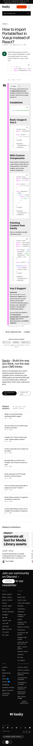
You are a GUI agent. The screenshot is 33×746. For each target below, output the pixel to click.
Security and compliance (22, 688)
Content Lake (6, 620)
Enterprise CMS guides (23, 633)
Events (4, 679)
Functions (5, 626)
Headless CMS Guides (22, 638)
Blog (3, 670)
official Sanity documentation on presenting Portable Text (19, 317)
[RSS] (25, 728)
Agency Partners (7, 690)
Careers (4, 681)
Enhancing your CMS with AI (23, 643)
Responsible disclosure (22, 692)
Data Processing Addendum (23, 674)
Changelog (5, 684)
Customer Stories (8, 687)
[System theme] (7, 742)
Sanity (6, 360)
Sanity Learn (22, 600)
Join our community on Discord (15, 575)
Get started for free (9, 393)
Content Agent (7, 606)
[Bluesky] (17, 728)
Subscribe (8, 581)
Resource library (23, 627)
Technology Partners (6, 694)
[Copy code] (28, 65)
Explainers (21, 630)
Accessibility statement (22, 678)
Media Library (7, 597)
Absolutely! (26, 342)
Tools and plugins (24, 603)
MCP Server (6, 609)
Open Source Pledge (22, 697)
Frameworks (21, 609)
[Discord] (30, 728)
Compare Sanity (23, 651)
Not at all (6, 342)
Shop (3, 676)
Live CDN (5, 623)
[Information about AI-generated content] (19, 86)
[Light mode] (3, 742)
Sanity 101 (21, 597)
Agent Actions (7, 629)
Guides (20, 619)
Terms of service (23, 670)
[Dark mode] (10, 742)
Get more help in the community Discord (19, 407)
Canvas (4, 603)
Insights (5, 614)
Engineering (6, 673)
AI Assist (5, 632)
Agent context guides (22, 647)
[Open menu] (29, 6)
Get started (22, 7)
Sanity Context (7, 600)
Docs (19, 594)
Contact (4, 667)
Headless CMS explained (22, 623)
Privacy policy (23, 667)
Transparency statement (22, 683)
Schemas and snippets (22, 615)
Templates (21, 612)
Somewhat (16, 342)
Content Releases (8, 612)
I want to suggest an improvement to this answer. (16, 346)
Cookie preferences (24, 702)
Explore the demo (23, 393)
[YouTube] (8, 728)
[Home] (6, 6)
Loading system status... (14, 736)
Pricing (20, 657)
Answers (4, 24)
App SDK (4, 617)
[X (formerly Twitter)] (21, 728)
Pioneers (20, 606)
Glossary (20, 654)
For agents (21, 660)
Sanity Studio (7, 594)
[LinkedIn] (12, 728)
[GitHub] (3, 728)
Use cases (5, 635)
